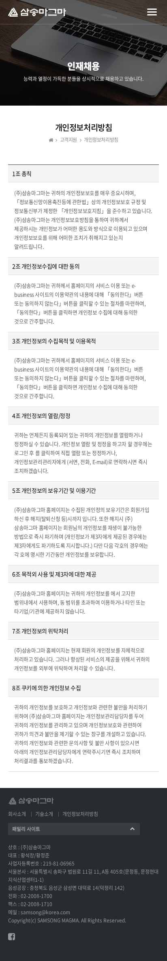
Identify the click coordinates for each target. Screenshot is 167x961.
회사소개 (17, 814)
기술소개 (44, 814)
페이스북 (11, 937)
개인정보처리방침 (80, 814)
